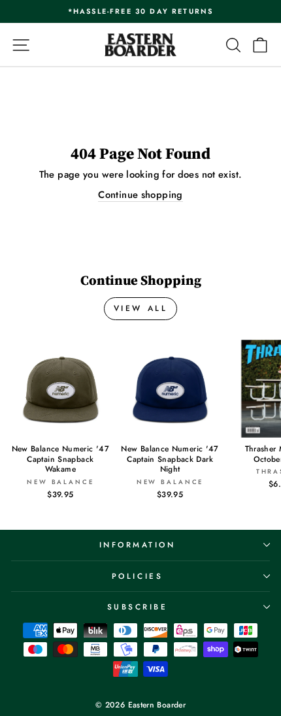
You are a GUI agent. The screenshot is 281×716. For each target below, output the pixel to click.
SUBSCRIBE (137, 606)
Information (137, 544)
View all (141, 308)
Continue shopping (140, 195)
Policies (137, 575)
